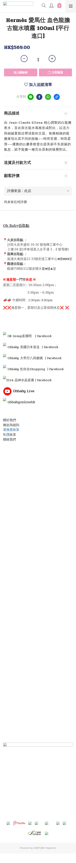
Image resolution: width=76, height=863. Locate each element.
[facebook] (39, 97)
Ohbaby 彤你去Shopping (26, 369)
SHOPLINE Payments (45, 848)
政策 (13, 434)
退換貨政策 (11, 429)
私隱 (6, 434)
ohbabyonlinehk (21, 402)
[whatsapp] (48, 97)
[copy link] (57, 97)
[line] (31, 97)
